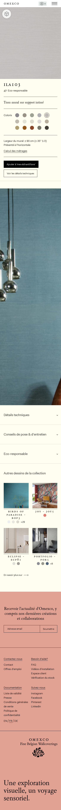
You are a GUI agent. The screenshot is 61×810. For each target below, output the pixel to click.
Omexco (11, 3)
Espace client (38, 673)
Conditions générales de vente (16, 704)
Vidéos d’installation (42, 669)
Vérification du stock (42, 678)
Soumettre (48, 629)
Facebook (36, 698)
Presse (8, 698)
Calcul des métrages (15, 151)
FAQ (33, 665)
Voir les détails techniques (20, 173)
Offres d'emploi (12, 669)
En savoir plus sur (13, 575)
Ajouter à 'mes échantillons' (21, 164)
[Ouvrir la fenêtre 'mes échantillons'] (42, 4)
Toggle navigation (54, 3)
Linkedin (36, 706)
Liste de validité (12, 693)
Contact (8, 665)
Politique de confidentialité (12, 713)
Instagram (37, 693)
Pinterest (36, 702)
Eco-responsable (17, 90)
